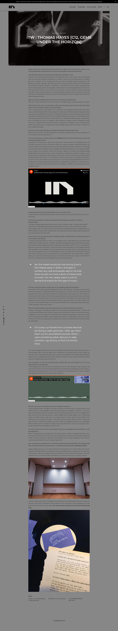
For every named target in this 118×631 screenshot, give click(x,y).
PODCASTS (63, 33)
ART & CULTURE (91, 7)
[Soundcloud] (3, 309)
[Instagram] (3, 306)
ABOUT (100, 7)
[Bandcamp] (3, 312)
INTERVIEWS (81, 7)
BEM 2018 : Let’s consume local (57, 598)
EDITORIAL (73, 7)
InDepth (59, 138)
